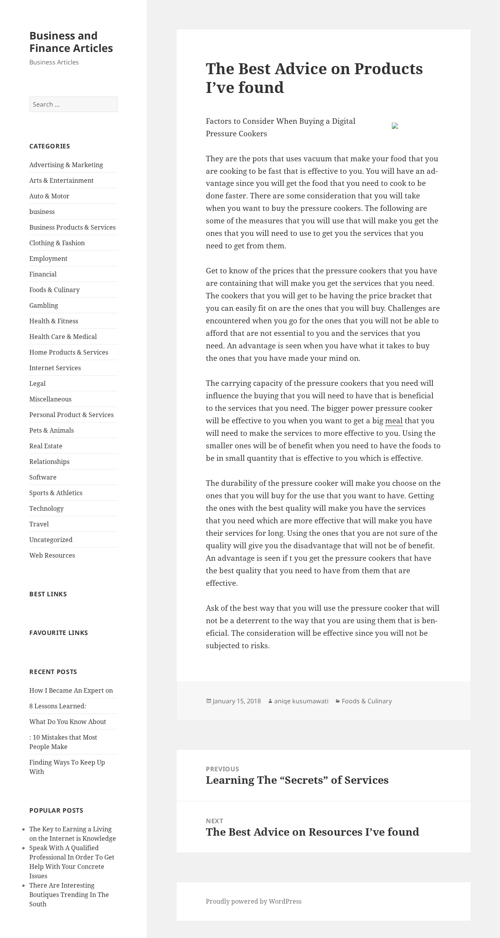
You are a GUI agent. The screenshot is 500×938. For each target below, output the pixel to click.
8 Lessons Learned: (57, 706)
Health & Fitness (53, 321)
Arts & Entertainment (61, 180)
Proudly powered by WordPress (254, 901)
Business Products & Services (72, 227)
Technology (46, 508)
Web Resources (52, 555)
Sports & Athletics (55, 493)
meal (394, 421)
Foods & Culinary (54, 289)
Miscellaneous (50, 399)
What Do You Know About (67, 721)
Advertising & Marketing (66, 164)
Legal (37, 383)
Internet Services (55, 368)
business (42, 211)
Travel (39, 524)
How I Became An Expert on (71, 690)
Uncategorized (51, 539)
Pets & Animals (51, 430)
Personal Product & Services (71, 414)
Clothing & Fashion (57, 243)
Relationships (49, 461)
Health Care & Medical (63, 336)
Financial (43, 274)
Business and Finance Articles (71, 41)
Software (43, 477)
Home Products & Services (68, 352)
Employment (48, 258)
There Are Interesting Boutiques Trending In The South (69, 894)
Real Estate (45, 446)
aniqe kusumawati (301, 701)
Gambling (43, 305)
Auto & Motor (49, 196)
